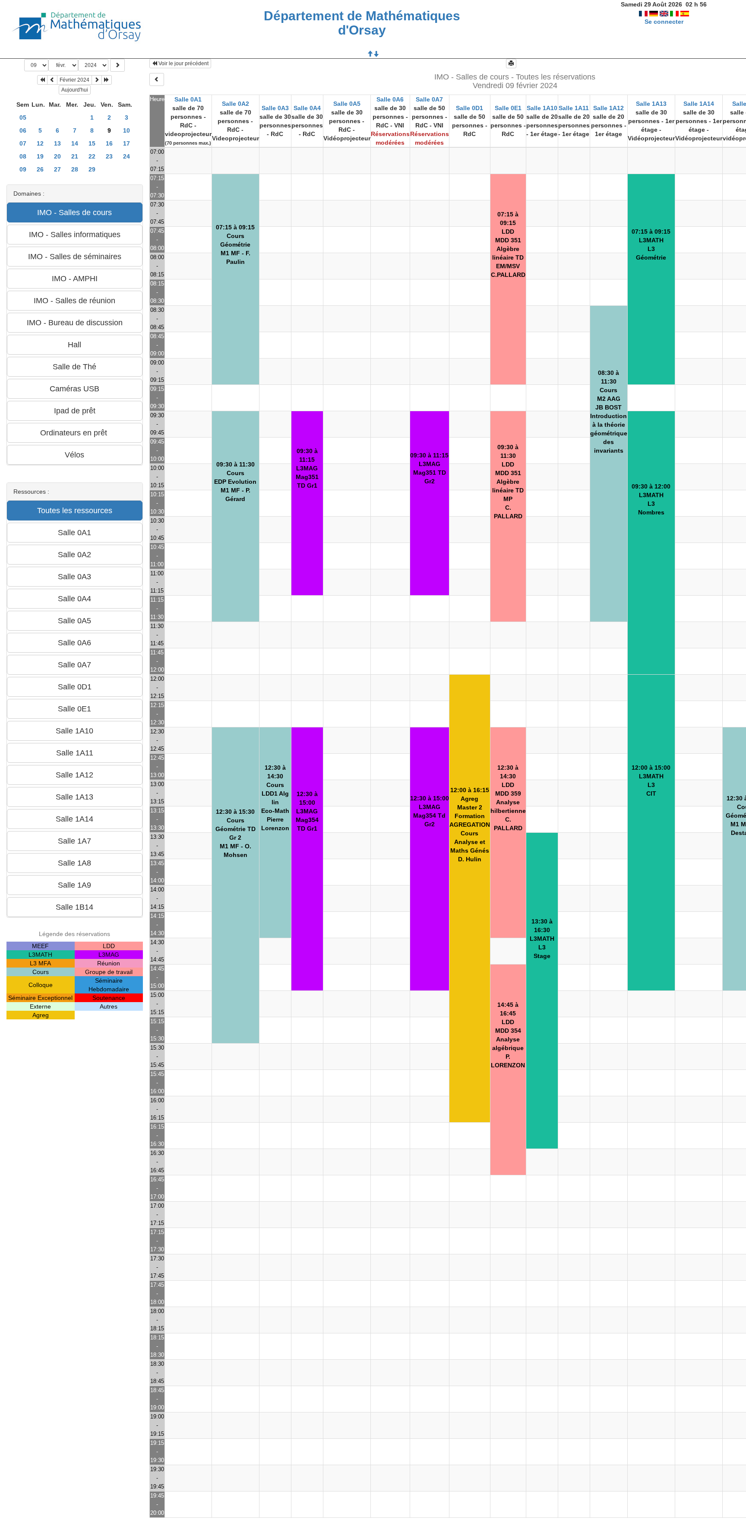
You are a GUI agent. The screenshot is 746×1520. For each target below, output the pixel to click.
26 (40, 169)
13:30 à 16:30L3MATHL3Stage (542, 938)
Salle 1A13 (651, 103)
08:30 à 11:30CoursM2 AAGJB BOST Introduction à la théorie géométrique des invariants (608, 411)
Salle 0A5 (346, 103)
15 (92, 143)
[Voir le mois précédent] (52, 80)
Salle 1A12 (608, 108)
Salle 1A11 (574, 108)
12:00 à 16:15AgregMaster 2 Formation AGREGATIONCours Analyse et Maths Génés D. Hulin (469, 825)
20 (57, 156)
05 (22, 117)
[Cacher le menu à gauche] (156, 79)
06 (22, 130)
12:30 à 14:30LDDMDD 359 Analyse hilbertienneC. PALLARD (508, 797)
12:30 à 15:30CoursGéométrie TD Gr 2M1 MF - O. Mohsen (235, 833)
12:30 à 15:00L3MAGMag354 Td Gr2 (429, 811)
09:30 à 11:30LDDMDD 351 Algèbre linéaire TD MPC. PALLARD (508, 482)
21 (74, 156)
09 (22, 169)
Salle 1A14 (698, 103)
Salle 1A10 (542, 108)
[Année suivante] (106, 80)
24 (126, 156)
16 (109, 143)
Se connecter (664, 21)
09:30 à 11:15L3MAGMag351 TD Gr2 (429, 468)
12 (40, 143)
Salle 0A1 (188, 99)
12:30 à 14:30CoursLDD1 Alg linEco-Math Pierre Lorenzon (275, 797)
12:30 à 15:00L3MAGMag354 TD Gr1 (307, 811)
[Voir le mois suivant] (97, 80)
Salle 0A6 (390, 99)
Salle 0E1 (508, 108)
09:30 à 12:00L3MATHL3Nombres (651, 499)
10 (126, 130)
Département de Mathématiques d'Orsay (362, 23)
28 (74, 169)
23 (109, 156)
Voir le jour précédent (183, 63)
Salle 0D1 (469, 108)
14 (74, 143)
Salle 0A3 (275, 108)
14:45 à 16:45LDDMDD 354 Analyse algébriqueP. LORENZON (508, 1035)
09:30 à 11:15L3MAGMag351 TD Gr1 (307, 468)
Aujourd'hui (74, 90)
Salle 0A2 (235, 103)
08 (22, 156)
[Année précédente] (42, 80)
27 (57, 169)
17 (126, 143)
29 (92, 169)
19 (40, 156)
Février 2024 (74, 80)
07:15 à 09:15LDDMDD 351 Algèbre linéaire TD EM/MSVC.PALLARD (508, 244)
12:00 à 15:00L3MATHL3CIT (651, 780)
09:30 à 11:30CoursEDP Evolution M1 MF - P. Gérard (235, 481)
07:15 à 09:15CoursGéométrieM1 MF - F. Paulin (235, 244)
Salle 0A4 (307, 108)
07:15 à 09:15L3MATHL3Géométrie (651, 244)
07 (22, 143)
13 (57, 143)
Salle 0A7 (429, 99)
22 (92, 156)
